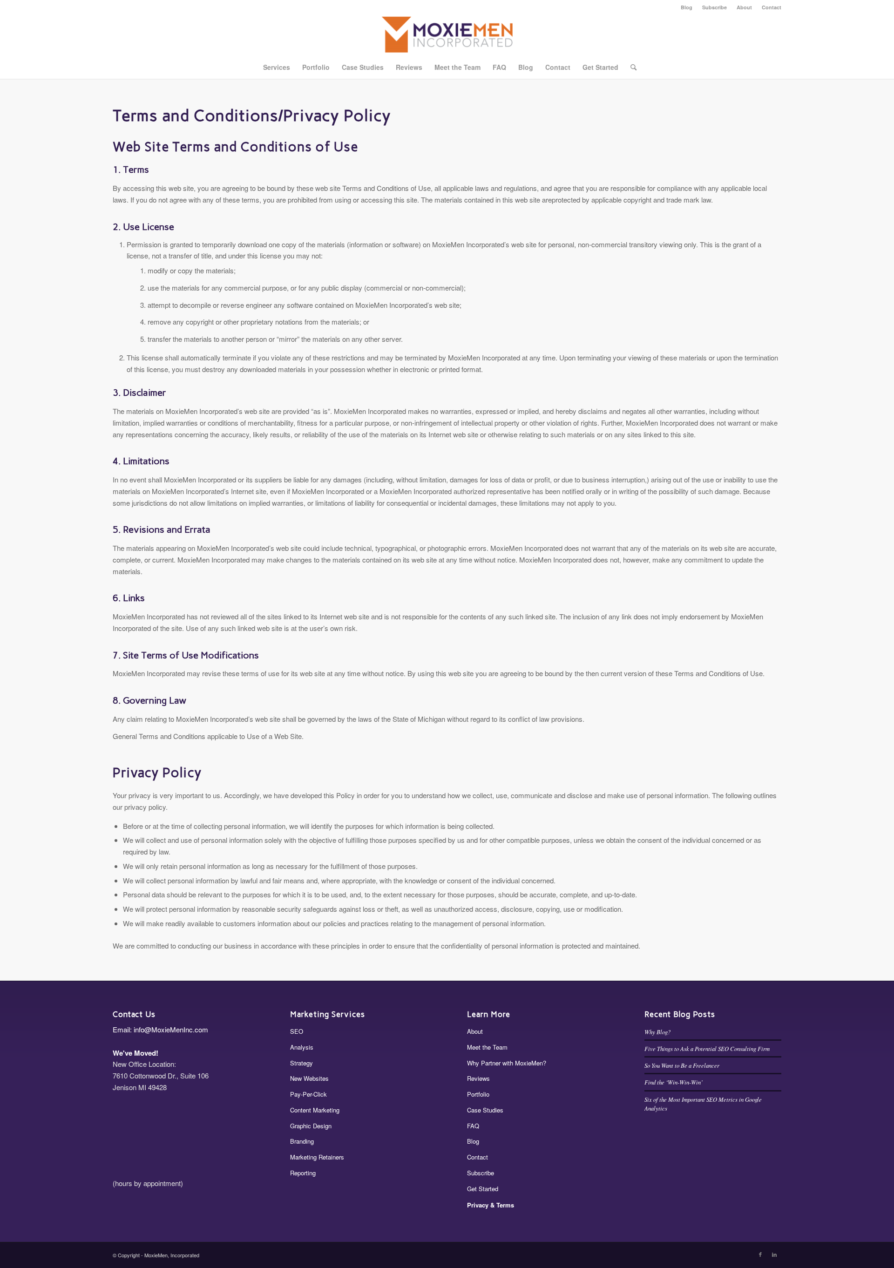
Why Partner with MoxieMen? (506, 1062)
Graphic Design (311, 1125)
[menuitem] (687, 7)
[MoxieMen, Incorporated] (447, 34)
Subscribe (714, 7)
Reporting (303, 1172)
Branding (302, 1141)
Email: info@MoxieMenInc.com (160, 1029)
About (744, 7)
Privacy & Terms (490, 1204)
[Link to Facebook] (760, 1254)
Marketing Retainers (317, 1157)
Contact (771, 7)
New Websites (309, 1078)
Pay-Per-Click (308, 1094)
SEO (296, 1031)
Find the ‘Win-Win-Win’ (673, 1082)
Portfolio (478, 1094)
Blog (686, 7)
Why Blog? (657, 1032)
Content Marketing (314, 1109)
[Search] (630, 67)
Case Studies (485, 1109)
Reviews (478, 1078)
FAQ (473, 1125)
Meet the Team (487, 1047)
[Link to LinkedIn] (774, 1254)
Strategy (301, 1062)
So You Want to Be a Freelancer (681, 1065)
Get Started (482, 1188)
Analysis (301, 1047)
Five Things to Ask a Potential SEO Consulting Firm (707, 1048)
